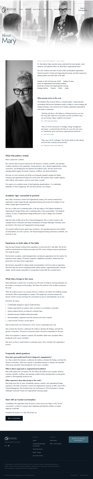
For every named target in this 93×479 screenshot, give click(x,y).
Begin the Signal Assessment (78, 439)
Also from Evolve (38, 456)
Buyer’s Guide (37, 452)
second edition (49, 211)
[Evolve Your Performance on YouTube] (8, 446)
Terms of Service (84, 475)
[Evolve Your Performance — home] (11, 438)
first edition (40, 208)
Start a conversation (14, 418)
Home (34, 440)
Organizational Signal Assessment (39, 445)
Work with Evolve (38, 449)
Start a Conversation (55, 444)
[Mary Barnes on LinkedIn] (5, 446)
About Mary (53, 440)
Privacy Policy (74, 475)
